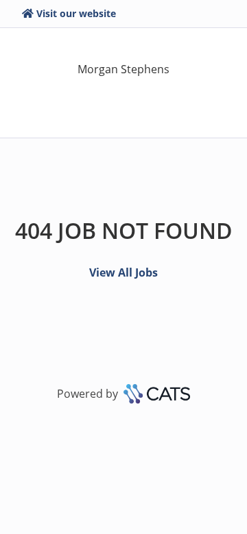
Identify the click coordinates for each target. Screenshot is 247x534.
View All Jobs (123, 272)
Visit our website (76, 13)
